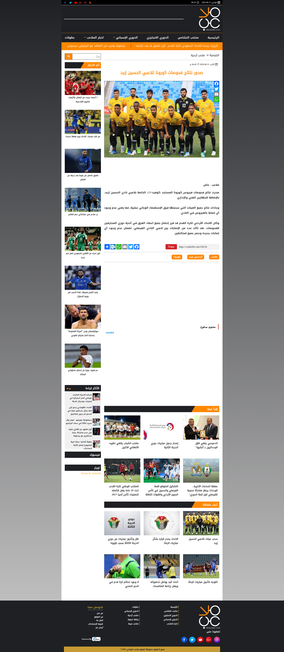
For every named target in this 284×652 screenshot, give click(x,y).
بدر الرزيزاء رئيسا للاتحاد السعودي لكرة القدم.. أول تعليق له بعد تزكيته (217, 45)
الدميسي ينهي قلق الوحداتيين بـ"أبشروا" (206, 445)
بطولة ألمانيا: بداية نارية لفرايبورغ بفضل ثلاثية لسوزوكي (81, 445)
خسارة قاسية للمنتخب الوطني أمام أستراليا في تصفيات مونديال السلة (81, 398)
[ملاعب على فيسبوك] (66, 2)
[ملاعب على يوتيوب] (76, 2)
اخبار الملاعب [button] (95, 37)
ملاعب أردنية (198, 55)
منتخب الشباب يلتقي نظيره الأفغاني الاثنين (124, 445)
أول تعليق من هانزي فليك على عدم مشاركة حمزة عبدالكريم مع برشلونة (80, 432)
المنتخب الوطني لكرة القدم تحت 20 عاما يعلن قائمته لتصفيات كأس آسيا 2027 (124, 490)
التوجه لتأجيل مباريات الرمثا (203, 582)
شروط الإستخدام (96, 623)
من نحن (100, 613)
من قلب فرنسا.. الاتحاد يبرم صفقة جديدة (83, 136)
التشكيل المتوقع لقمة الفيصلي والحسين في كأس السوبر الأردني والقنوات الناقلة (161, 490)
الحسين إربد (195, 257)
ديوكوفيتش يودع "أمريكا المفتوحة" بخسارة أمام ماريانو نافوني (82, 333)
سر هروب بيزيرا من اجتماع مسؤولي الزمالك (83, 372)
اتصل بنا (99, 620)
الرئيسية (213, 37)
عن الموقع (98, 616)
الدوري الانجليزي (158, 37)
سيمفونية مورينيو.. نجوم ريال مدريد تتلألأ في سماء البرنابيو (79, 421)
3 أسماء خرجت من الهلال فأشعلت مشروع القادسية (82, 99)
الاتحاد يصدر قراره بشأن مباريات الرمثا (165, 541)
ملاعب (214, 257)
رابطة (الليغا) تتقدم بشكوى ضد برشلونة (70, 45)
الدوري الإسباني (126, 37)
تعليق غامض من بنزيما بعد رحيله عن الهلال (82, 177)
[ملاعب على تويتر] (71, 2)
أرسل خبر (99, 627)
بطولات (135, 606)
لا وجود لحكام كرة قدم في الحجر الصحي (124, 584)
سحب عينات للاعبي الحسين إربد (203, 541)
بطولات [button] (69, 37)
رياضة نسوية (133, 619)
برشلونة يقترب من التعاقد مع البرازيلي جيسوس (135, 45)
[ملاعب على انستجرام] (86, 2)
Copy (171, 246)
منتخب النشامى (188, 37)
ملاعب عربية (133, 623)
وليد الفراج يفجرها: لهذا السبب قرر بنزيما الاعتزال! (83, 294)
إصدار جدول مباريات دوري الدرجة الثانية (164, 445)
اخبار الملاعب (172, 623)
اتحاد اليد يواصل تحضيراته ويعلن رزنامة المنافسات (164, 584)
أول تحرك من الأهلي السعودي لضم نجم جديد (83, 255)
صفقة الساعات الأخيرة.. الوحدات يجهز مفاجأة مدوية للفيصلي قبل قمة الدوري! (202, 490)
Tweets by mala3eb (91, 473)
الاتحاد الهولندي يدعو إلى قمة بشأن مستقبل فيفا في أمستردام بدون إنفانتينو (80, 411)
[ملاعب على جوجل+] (81, 2)
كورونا (178, 192)
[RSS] (91, 2)
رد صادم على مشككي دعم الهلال (83, 214)
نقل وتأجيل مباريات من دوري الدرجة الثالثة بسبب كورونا (123, 541)
